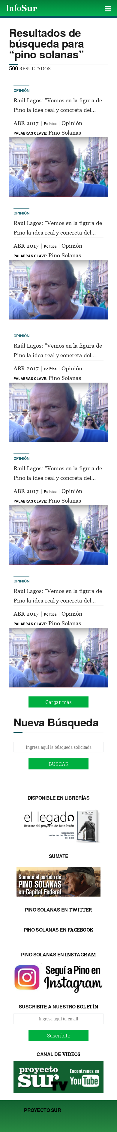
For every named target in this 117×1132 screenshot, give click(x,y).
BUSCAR (59, 764)
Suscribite (58, 1035)
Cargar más (58, 702)
